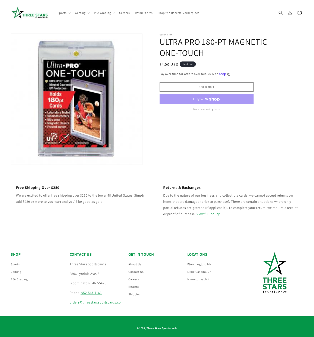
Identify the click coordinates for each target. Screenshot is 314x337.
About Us (134, 264)
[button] (64, 12)
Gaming (16, 272)
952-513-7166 (91, 292)
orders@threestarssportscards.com (97, 302)
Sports (15, 264)
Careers (133, 279)
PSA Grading (19, 279)
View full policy (208, 214)
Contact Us (136, 272)
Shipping (134, 294)
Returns (133, 287)
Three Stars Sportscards (162, 328)
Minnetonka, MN (198, 279)
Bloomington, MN (199, 264)
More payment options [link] (206, 109)
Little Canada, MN (199, 272)
